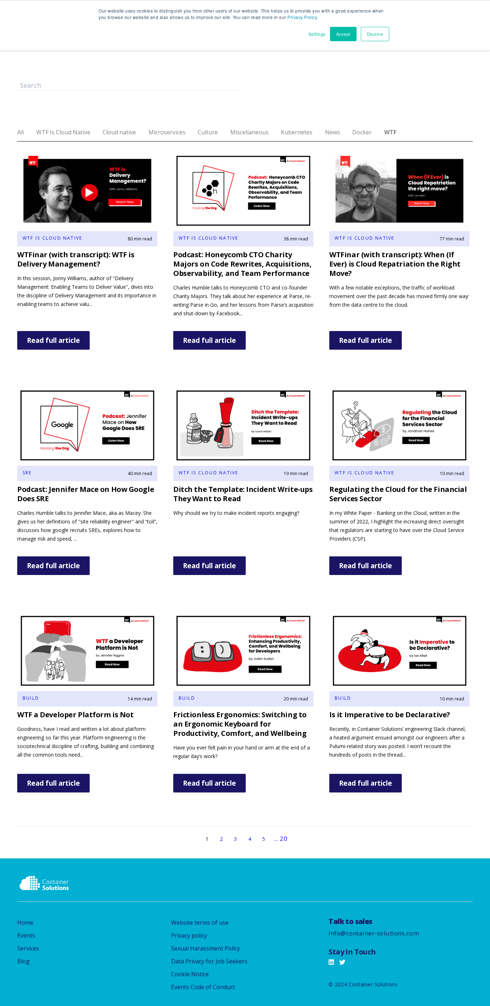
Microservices (167, 132)
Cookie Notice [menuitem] (190, 974)
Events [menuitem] (26, 935)
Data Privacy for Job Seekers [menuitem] (209, 961)
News (332, 132)
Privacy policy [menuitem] (189, 935)
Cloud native (119, 132)
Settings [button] (317, 34)
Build (31, 698)
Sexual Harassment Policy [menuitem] (205, 948)
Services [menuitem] (28, 948)
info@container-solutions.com (374, 933)
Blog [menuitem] (23, 961)
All (20, 132)
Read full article (53, 340)
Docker (362, 132)
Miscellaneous (249, 132)
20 (283, 838)
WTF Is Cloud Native (63, 132)
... (275, 838)
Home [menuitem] (25, 922)
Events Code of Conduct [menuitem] (203, 987)
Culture (208, 132)
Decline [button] (375, 34)
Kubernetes (296, 132)
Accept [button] (343, 34)
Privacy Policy (302, 17)
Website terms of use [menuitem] (199, 922)
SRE (27, 473)
